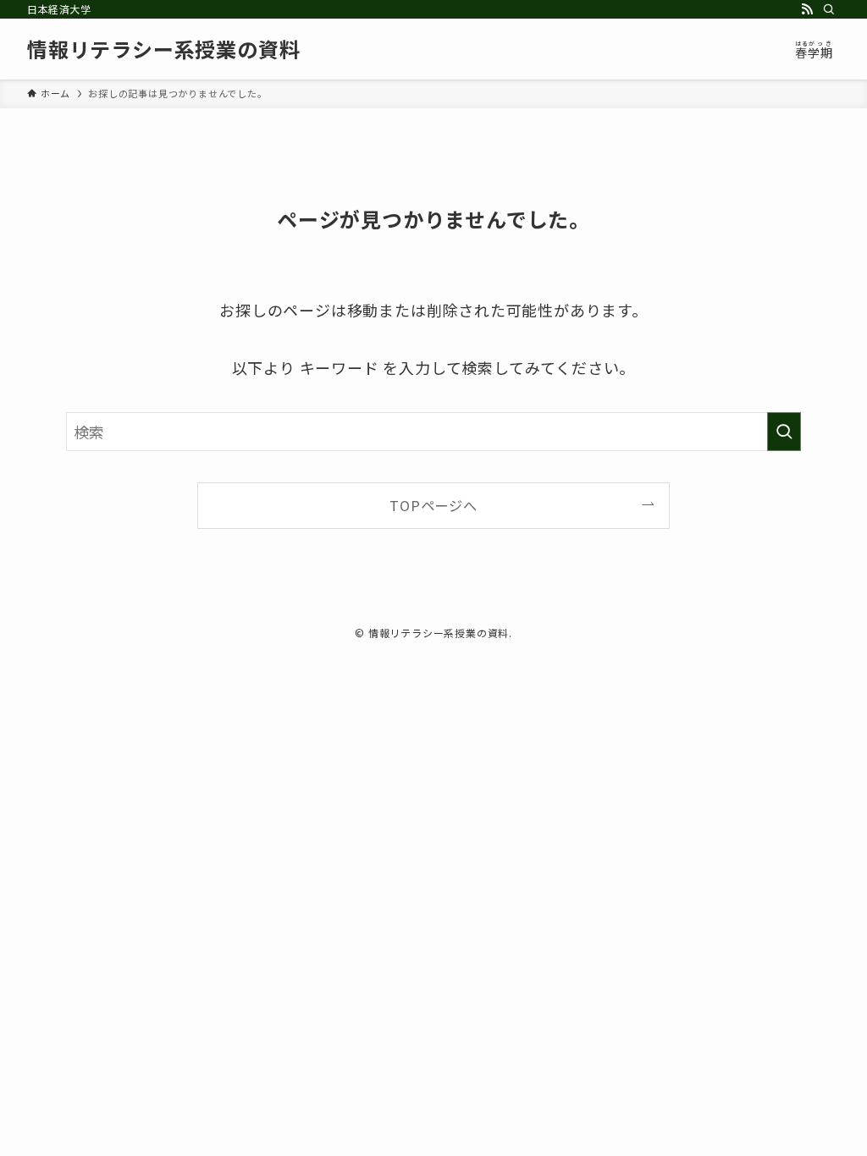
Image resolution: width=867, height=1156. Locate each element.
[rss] (807, 9)
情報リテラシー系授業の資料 (163, 49)
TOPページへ (433, 505)
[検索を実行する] (784, 431)
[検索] (829, 9)
